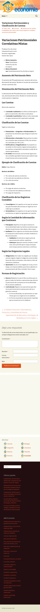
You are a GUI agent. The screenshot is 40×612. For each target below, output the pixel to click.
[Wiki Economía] (20, 7)
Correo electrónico (6, 356)
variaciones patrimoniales (9, 32)
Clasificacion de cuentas (29, 28)
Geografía (10, 448)
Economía (16, 28)
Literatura (27, 448)
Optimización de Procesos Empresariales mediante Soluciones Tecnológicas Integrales (12, 487)
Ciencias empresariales (10, 536)
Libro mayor (19, 30)
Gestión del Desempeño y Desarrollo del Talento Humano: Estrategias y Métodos (12, 501)
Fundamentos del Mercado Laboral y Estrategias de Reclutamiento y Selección (12, 494)
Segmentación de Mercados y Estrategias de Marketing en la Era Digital (22, 316)
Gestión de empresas (10, 578)
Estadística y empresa (10, 575)
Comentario (6, 339)
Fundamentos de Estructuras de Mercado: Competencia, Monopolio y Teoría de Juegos (12, 480)
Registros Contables (29, 30)
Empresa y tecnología (10, 569)
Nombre (5, 351)
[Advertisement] (28, 58)
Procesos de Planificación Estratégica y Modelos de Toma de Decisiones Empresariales (12, 507)
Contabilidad (5, 30)
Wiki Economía (7, 608)
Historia (9, 452)
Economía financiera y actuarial (12, 559)
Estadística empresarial (10, 572)
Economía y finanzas (9, 562)
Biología (27, 444)
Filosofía (27, 452)
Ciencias (9, 444)
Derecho (9, 456)
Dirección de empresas (10, 539)
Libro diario (12, 30)
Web (3, 361)
